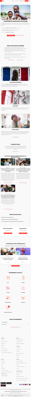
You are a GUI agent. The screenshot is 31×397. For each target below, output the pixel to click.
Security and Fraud (13, 391)
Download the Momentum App (20, 366)
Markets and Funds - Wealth (20, 376)
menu (1, 0)
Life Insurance (3, 343)
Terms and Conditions (19, 391)
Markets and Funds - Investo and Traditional (22, 378)
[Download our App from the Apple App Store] (3, 383)
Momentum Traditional (4, 350)
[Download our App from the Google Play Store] (9, 383)
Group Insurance (18, 349)
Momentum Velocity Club (4, 375)
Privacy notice (24, 391)
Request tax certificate (19, 361)
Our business (3, 361)
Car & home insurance (4, 341)
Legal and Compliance (7, 391)
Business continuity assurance (20, 343)
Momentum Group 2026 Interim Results (4, 374)
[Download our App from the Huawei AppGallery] (3, 385)
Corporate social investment (5, 370)
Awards (2, 364)
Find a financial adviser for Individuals (6, 352)
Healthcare (17, 351)
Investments (3, 345)
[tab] (15, 217)
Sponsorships (3, 368)
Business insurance (19, 341)
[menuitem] (3, 1)
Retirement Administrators (20, 353)
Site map (17, 368)
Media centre (18, 374)
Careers (2, 366)
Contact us (17, 364)
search (29, 0)
